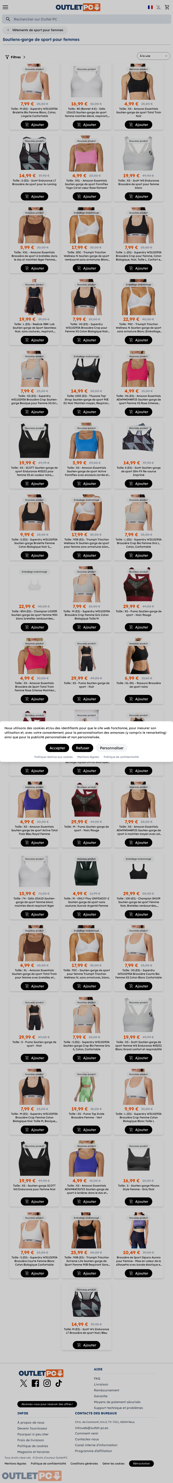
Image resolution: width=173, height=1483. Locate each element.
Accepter (57, 748)
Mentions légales (88, 757)
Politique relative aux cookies (53, 757)
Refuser (82, 748)
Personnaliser (111, 748)
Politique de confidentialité (121, 757)
